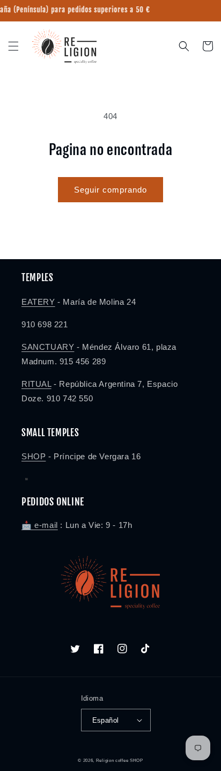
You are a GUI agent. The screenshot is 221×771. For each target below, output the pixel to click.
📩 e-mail (39, 525)
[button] (13, 46)
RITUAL (36, 383)
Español (105, 720)
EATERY (38, 301)
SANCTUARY (47, 346)
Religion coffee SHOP (119, 760)
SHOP (33, 456)
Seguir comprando (110, 189)
